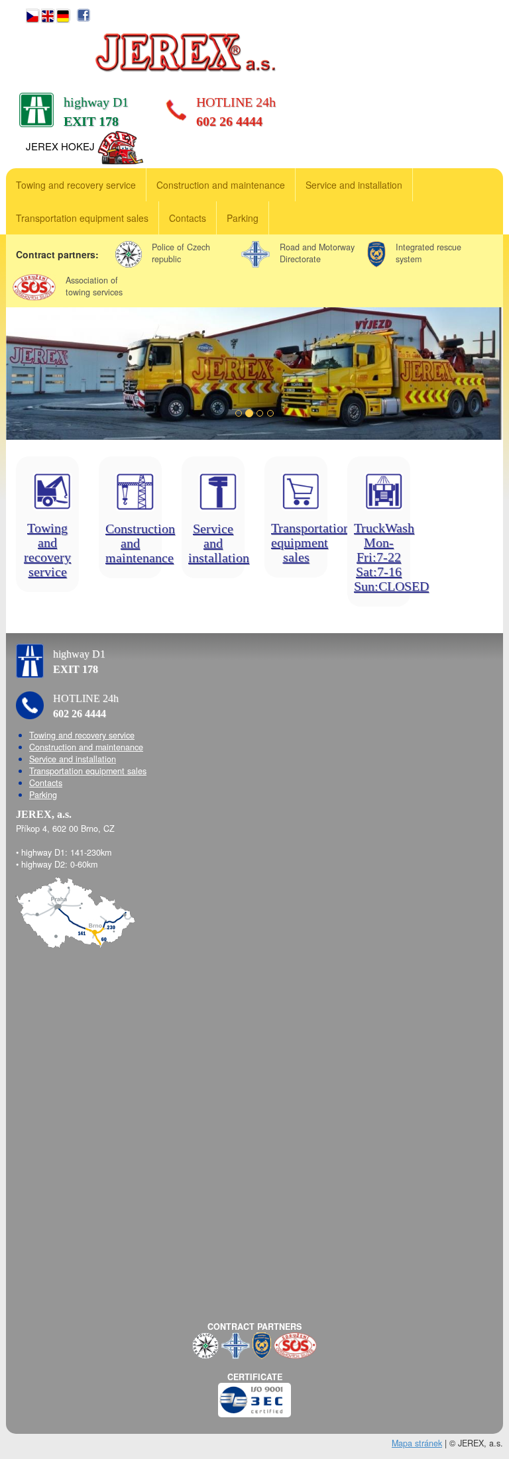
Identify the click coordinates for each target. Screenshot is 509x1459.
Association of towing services (94, 286)
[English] (47, 14)
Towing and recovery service (76, 184)
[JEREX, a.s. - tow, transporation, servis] (184, 52)
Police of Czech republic (181, 253)
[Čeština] (32, 14)
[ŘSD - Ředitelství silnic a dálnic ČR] (235, 1344)
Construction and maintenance (220, 184)
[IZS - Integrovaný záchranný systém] (262, 1344)
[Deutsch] (62, 14)
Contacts (187, 218)
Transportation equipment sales (82, 218)
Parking (242, 218)
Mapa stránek (417, 1443)
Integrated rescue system (428, 253)
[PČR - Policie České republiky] (205, 1344)
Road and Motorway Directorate (317, 253)
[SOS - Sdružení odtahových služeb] (295, 1344)
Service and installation (354, 184)
